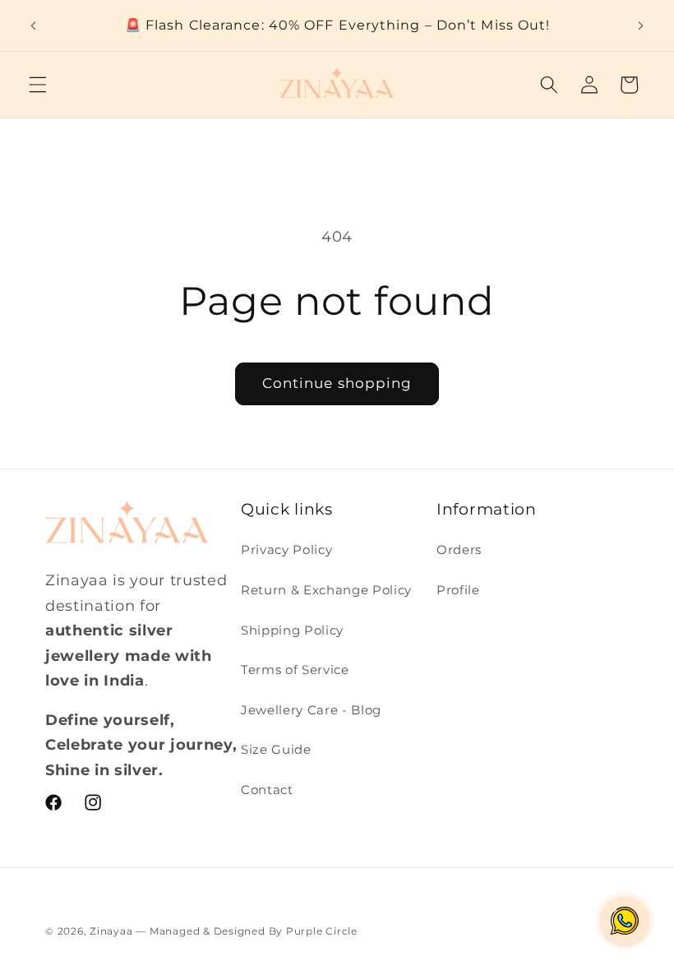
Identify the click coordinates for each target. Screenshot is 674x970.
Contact (267, 789)
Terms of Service (295, 669)
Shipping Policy (292, 630)
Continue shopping (337, 383)
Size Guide (276, 749)
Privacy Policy (286, 549)
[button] (38, 84)
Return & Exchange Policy (326, 590)
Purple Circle (322, 931)
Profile (458, 590)
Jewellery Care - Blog (311, 710)
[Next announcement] (640, 25)
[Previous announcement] (34, 25)
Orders (459, 549)
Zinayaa (113, 931)
